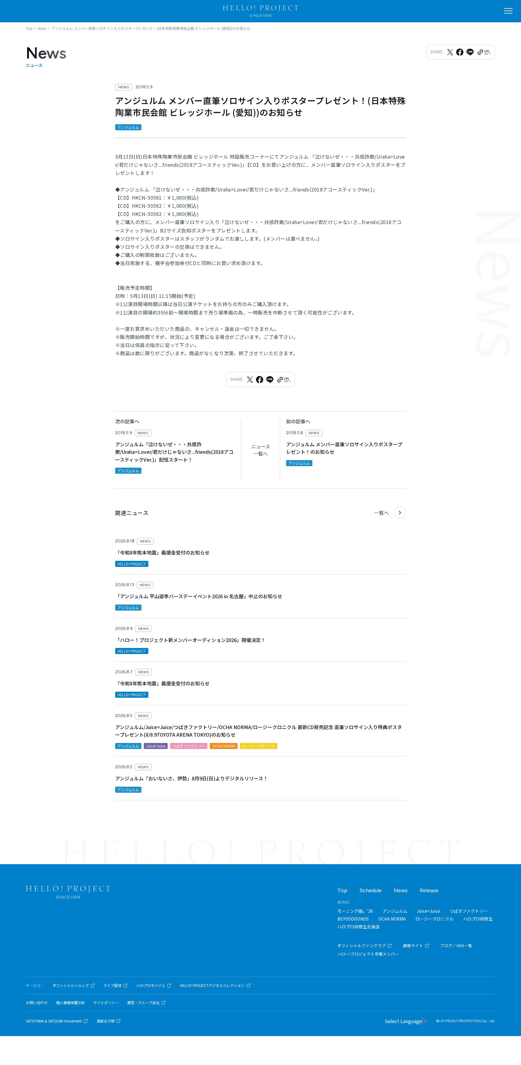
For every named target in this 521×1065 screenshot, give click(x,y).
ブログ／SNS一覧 (456, 945)
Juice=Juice (428, 911)
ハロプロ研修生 (478, 919)
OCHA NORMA (392, 919)
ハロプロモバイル (150, 985)
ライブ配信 (112, 985)
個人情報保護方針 (70, 1002)
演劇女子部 (105, 1021)
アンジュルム (395, 911)
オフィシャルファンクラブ (361, 945)
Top (342, 890)
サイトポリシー (106, 1002)
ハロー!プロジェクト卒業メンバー (368, 954)
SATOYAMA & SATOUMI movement (54, 1021)
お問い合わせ (37, 1002)
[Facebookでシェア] (459, 52)
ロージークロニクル (434, 919)
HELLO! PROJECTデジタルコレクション (212, 985)
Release (429, 890)
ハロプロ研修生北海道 (358, 927)
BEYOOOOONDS (353, 919)
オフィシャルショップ (70, 985)
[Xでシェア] (450, 52)
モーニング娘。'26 (355, 911)
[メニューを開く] (508, 10)
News (401, 890)
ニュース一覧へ (260, 450)
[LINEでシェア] (470, 52)
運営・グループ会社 (143, 1002)
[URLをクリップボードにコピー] (484, 52)
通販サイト (413, 945)
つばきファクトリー (469, 911)
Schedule (370, 890)
